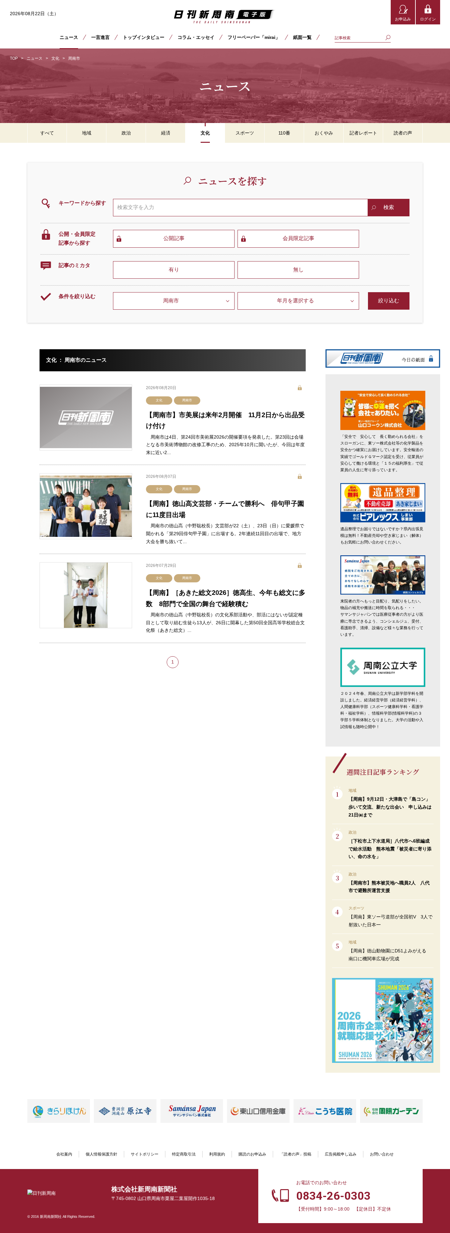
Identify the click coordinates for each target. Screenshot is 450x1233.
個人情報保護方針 (101, 1154)
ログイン (428, 19)
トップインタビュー (143, 37)
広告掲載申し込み (340, 1154)
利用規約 (217, 1154)
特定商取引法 (184, 1154)
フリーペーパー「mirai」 (254, 37)
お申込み (403, 19)
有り (174, 269)
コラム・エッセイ (196, 37)
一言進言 (100, 37)
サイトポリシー (144, 1154)
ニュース (69, 37)
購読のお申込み (252, 1154)
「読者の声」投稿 (295, 1154)
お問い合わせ (382, 1154)
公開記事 (173, 238)
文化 (55, 58)
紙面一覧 (302, 37)
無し (298, 269)
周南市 (187, 400)
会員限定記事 (298, 238)
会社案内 (64, 1154)
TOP (14, 58)
